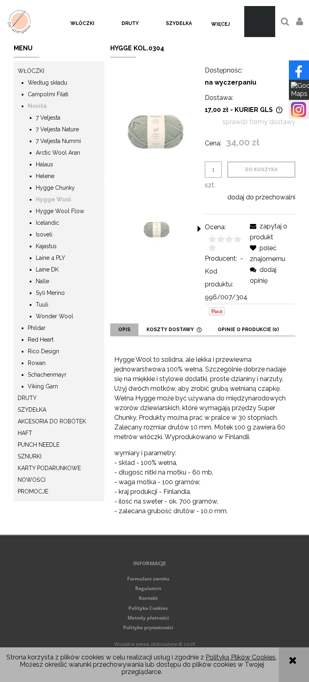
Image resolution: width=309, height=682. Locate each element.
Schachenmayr (47, 374)
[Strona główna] (19, 21)
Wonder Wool (54, 316)
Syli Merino (50, 293)
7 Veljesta (48, 117)
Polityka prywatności (148, 627)
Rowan (36, 363)
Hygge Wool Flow (60, 211)
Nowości (31, 480)
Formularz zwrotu (148, 578)
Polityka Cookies (148, 608)
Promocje (33, 491)
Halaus (44, 164)
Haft (25, 433)
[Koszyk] (259, 21)
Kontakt (148, 598)
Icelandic (47, 223)
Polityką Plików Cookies (241, 657)
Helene (45, 176)
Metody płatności (148, 617)
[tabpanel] (202, 435)
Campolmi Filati (48, 94)
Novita (37, 106)
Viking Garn (43, 386)
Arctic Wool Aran (58, 152)
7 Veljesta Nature (57, 129)
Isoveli (44, 234)
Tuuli (42, 304)
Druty (27, 398)
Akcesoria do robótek (52, 421)
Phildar (36, 328)
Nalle (42, 281)
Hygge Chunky (55, 187)
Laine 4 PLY (50, 258)
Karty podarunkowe (49, 468)
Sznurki (29, 456)
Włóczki (31, 71)
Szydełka (32, 409)
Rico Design (43, 351)
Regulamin (148, 588)
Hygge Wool (53, 199)
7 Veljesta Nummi (58, 141)
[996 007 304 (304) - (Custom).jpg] (156, 230)
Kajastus (46, 246)
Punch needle (39, 445)
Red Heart (41, 339)
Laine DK (47, 269)
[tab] (124, 329)
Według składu (47, 82)
